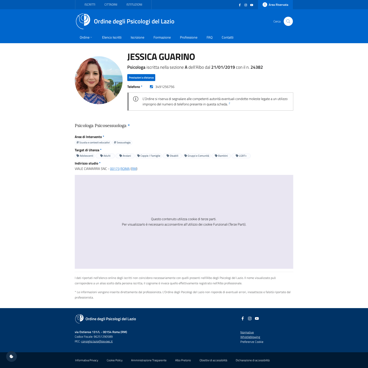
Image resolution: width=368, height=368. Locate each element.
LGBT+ (242, 156)
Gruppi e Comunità (198, 156)
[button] (11, 356)
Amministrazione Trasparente (149, 360)
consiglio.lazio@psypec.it (97, 341)
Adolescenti (86, 156)
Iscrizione (137, 37)
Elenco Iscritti (112, 37)
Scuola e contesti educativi (94, 142)
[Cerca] (288, 21)
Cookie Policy (114, 360)
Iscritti (90, 4)
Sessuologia (123, 142)
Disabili (173, 156)
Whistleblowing (250, 337)
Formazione (162, 37)
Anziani (126, 156)
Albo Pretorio (183, 360)
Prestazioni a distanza (141, 77)
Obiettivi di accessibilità (213, 360)
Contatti (227, 37)
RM (133, 168)
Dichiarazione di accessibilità (252, 360)
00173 (115, 168)
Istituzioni (134, 4)
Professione (188, 37)
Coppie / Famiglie (150, 156)
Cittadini (110, 4)
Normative (247, 332)
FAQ (210, 37)
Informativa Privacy (86, 360)
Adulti (106, 156)
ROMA (125, 168)
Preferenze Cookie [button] (251, 341)
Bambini (223, 156)
